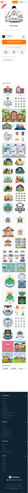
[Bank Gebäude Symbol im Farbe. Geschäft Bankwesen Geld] (8, 323)
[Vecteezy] (2, 2)
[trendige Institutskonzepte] (19, 286)
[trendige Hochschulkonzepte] (8, 90)
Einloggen (21, 2)
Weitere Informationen (7, 60)
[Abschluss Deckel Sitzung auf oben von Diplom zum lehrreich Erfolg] (8, 298)
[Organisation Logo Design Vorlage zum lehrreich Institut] (10, 416)
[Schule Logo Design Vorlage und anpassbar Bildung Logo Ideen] (6, 464)
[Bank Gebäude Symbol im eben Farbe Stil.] (8, 311)
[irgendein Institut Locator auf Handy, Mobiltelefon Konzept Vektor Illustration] (9, 158)
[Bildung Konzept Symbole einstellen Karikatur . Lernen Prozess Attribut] (8, 478)
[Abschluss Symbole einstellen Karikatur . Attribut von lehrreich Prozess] (8, 180)
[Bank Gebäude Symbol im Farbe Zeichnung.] (8, 334)
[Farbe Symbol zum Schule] (7, 150)
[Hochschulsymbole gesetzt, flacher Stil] (7, 368)
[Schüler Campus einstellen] (9, 393)
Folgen (23, 37)
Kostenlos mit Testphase (14, 42)
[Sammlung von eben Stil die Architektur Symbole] (8, 126)
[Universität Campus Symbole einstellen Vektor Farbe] (7, 285)
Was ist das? (14, 56)
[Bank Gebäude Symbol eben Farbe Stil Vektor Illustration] (7, 346)
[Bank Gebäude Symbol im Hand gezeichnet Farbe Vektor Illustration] (8, 357)
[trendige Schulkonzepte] (8, 102)
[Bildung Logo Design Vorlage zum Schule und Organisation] (6, 432)
